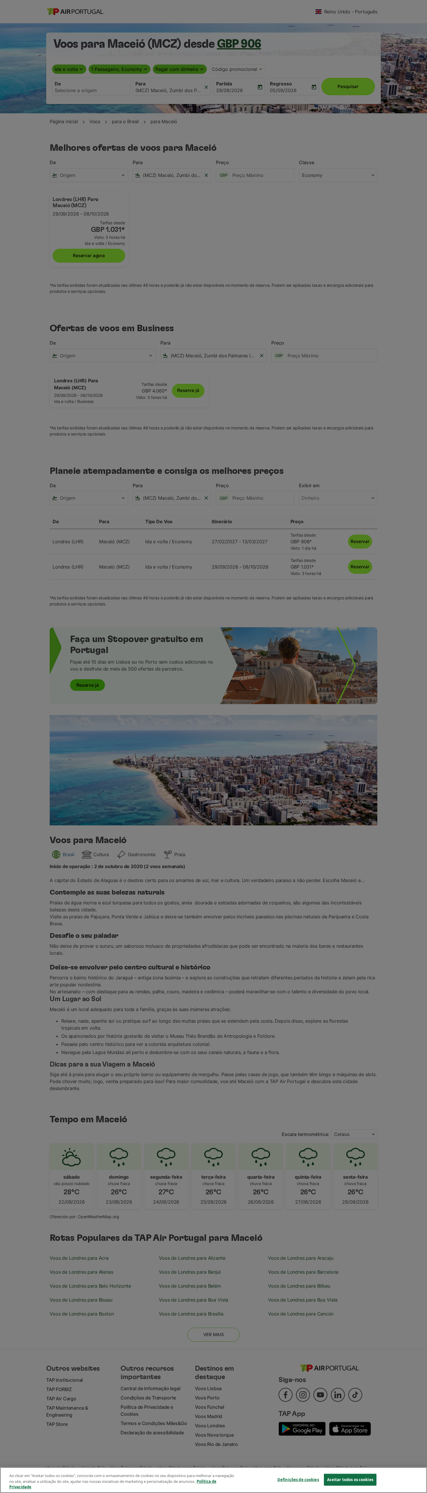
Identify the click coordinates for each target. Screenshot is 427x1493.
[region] (213, 1480)
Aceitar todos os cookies (350, 1479)
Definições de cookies (298, 1479)
